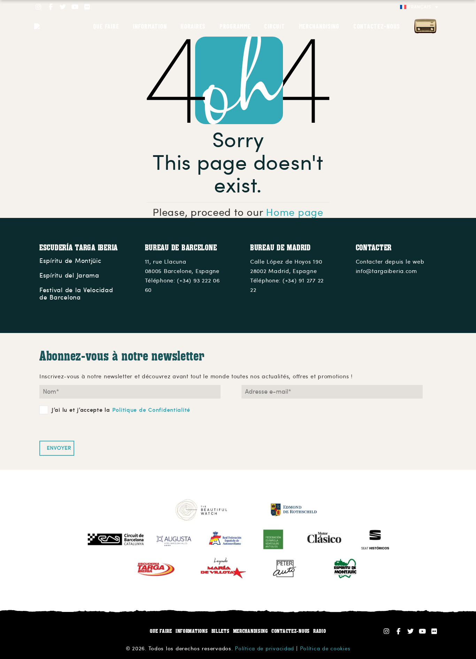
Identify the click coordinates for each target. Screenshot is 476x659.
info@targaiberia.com (386, 271)
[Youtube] (75, 6)
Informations (192, 631)
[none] (419, 7)
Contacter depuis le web (390, 261)
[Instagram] (38, 6)
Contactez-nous (376, 26)
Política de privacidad (264, 648)
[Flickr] (87, 6)
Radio (425, 26)
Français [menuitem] (419, 7)
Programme (235, 26)
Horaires (193, 26)
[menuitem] (419, 7)
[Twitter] (63, 6)
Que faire (106, 26)
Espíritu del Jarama (69, 275)
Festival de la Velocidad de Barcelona (76, 294)
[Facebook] (50, 6)
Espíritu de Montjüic (70, 261)
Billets (221, 631)
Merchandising (319, 26)
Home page (294, 212)
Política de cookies (325, 648)
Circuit (274, 26)
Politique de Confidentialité (151, 410)
